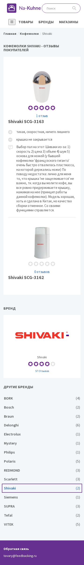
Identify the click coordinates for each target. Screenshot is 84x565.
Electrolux (42, 434)
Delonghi (42, 425)
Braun (42, 416)
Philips (42, 452)
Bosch (42, 407)
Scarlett (42, 479)
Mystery (42, 443)
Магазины (68, 21)
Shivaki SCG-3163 (42, 139)
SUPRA (42, 506)
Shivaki (42, 346)
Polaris (42, 461)
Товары (25, 21)
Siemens (42, 497)
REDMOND (42, 470)
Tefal (42, 515)
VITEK (42, 524)
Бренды (46, 21)
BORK (42, 398)
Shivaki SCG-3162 (42, 253)
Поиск (74, 8)
